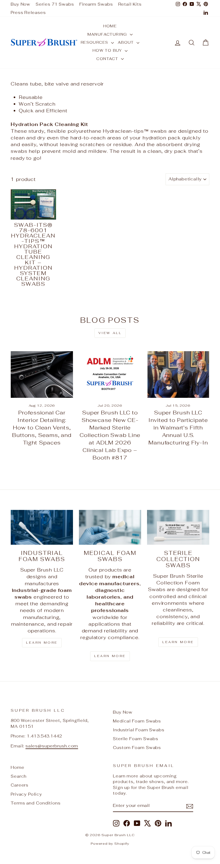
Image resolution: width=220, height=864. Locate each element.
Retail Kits (130, 4)
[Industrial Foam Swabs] (42, 527)
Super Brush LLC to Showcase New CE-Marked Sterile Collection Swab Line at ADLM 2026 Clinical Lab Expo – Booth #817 (110, 435)
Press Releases (28, 12)
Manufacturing (108, 34)
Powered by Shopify (110, 843)
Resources (95, 42)
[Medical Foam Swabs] (110, 527)
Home (110, 26)
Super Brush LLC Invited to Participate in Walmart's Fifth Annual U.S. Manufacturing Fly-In (178, 427)
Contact (107, 58)
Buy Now (20, 4)
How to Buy (108, 50)
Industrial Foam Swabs (138, 729)
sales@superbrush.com (51, 745)
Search (19, 776)
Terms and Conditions (36, 803)
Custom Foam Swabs (137, 747)
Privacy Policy (26, 794)
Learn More (42, 642)
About (126, 42)
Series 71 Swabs (55, 4)
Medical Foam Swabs (137, 721)
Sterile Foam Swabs (135, 738)
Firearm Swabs (96, 4)
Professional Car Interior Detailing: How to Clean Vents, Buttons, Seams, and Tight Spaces (42, 427)
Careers (19, 785)
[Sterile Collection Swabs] (178, 527)
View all (110, 333)
